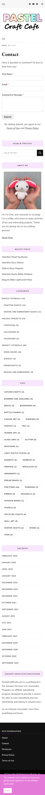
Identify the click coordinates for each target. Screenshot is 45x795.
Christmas (9, 325)
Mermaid (10, 467)
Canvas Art (12, 419)
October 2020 (9, 656)
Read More (7, 237)
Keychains (11, 446)
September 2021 (10, 609)
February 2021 (9, 636)
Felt (26, 426)
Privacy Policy (32, 128)
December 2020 (10, 643)
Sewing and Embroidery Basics (21, 312)
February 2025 (9, 556)
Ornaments (12, 473)
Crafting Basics (13, 305)
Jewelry (8, 359)
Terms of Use (13, 128)
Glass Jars (11, 439)
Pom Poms (11, 487)
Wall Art (11, 521)
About (5, 737)
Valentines (10, 338)
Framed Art (12, 433)
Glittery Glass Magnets (12, 268)
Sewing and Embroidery (17, 372)
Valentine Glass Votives (13, 262)
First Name (8, 74)
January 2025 (9, 562)
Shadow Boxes (14, 501)
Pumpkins (31, 487)
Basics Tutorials (11, 298)
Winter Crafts (14, 528)
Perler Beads (13, 480)
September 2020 (10, 663)
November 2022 (10, 589)
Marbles (29, 460)
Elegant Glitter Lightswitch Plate (17, 279)
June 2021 (7, 629)
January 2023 (9, 576)
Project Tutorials (12, 345)
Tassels (10, 507)
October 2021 (9, 602)
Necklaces (29, 467)
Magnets (10, 460)
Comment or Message (13, 95)
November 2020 (10, 649)
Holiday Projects (11, 318)
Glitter (30, 439)
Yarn (8, 535)
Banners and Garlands (18, 399)
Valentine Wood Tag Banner (15, 257)
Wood (34, 528)
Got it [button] (7, 790)
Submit (7, 116)
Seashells (28, 494)
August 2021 (8, 616)
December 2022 (10, 582)
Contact (5, 743)
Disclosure (7, 749)
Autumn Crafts (14, 392)
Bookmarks (28, 405)
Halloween (10, 332)
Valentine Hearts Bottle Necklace (17, 274)
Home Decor (10, 352)
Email (5, 84)
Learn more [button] (9, 784)
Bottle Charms (14, 412)
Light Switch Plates (17, 453)
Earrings (32, 419)
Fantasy (10, 426)
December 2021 (10, 596)
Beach (9, 405)
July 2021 (6, 623)
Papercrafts (11, 365)
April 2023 (7, 569)
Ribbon (9, 494)
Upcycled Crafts (15, 514)
